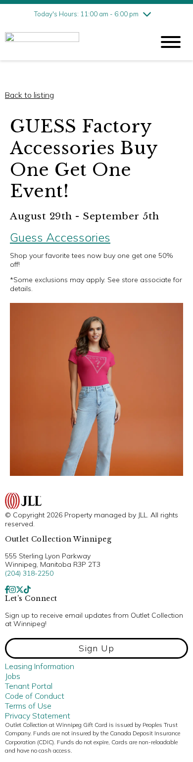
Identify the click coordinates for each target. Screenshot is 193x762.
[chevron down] (147, 13)
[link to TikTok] (27, 589)
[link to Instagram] (12, 589)
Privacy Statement (37, 715)
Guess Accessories (60, 237)
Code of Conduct (34, 696)
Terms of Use (28, 706)
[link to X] (20, 589)
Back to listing (29, 95)
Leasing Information (39, 666)
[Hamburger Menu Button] (170, 42)
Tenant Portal (28, 686)
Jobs (12, 676)
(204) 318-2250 (29, 573)
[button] (96, 648)
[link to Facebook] (7, 589)
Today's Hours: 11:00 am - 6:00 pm (86, 14)
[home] (72, 42)
